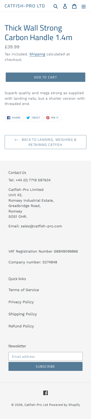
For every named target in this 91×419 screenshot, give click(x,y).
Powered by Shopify (64, 405)
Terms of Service (23, 290)
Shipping (37, 54)
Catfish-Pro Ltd (25, 5)
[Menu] (83, 6)
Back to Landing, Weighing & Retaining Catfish (49, 142)
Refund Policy (21, 326)
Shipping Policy (22, 314)
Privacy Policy (21, 302)
